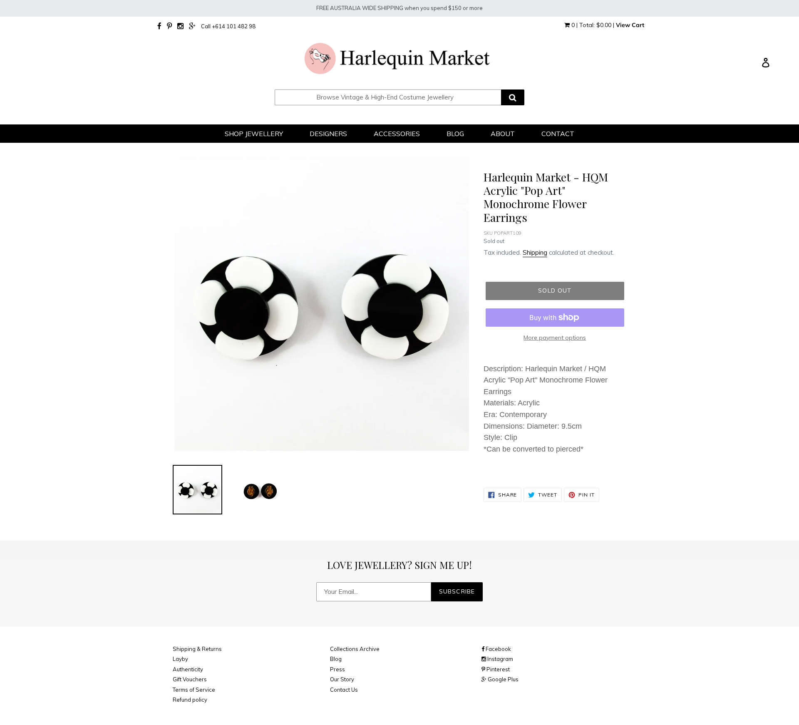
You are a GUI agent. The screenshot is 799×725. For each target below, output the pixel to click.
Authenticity (188, 669)
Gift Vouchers (190, 679)
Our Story (342, 679)
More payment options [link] (555, 337)
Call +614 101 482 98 (228, 26)
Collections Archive (355, 649)
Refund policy (190, 699)
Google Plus (502, 679)
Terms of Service (194, 689)
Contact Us (344, 689)
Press (337, 669)
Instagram (499, 658)
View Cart (630, 25)
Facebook (497, 649)
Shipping (535, 252)
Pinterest (497, 669)
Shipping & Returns (197, 649)
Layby (180, 658)
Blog (336, 658)
